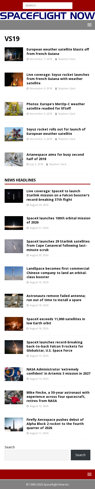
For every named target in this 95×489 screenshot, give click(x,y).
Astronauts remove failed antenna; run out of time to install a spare (56, 298)
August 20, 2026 (39, 255)
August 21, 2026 (39, 227)
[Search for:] (47, 5)
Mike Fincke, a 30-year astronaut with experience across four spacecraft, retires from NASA (58, 396)
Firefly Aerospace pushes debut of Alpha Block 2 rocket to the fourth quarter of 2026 (55, 423)
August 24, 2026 (39, 204)
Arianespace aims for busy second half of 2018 (55, 156)
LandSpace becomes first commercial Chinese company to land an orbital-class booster (58, 272)
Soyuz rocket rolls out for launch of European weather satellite (56, 131)
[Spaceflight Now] (47, 17)
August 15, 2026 (39, 355)
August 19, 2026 (39, 282)
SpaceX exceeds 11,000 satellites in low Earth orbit (56, 321)
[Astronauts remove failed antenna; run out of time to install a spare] (14, 301)
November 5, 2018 (41, 139)
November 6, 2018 (41, 88)
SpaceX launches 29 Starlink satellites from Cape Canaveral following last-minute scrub (58, 245)
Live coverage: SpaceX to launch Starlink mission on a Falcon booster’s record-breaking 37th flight (58, 195)
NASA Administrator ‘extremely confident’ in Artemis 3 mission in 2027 (58, 371)
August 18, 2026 (39, 305)
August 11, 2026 (39, 433)
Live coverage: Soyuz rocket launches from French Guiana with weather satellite (58, 78)
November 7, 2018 (41, 59)
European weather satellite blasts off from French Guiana (58, 51)
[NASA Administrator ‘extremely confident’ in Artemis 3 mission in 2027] (14, 374)
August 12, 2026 (39, 406)
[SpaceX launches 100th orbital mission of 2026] (14, 223)
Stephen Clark (66, 59)
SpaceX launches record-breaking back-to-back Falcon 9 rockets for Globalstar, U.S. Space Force (55, 346)
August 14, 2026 (39, 378)
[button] (88, 24)
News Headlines (20, 180)
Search (10, 447)
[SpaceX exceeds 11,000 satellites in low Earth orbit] (14, 324)
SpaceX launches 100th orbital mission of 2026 (58, 220)
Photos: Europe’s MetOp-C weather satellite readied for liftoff (56, 106)
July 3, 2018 (36, 164)
